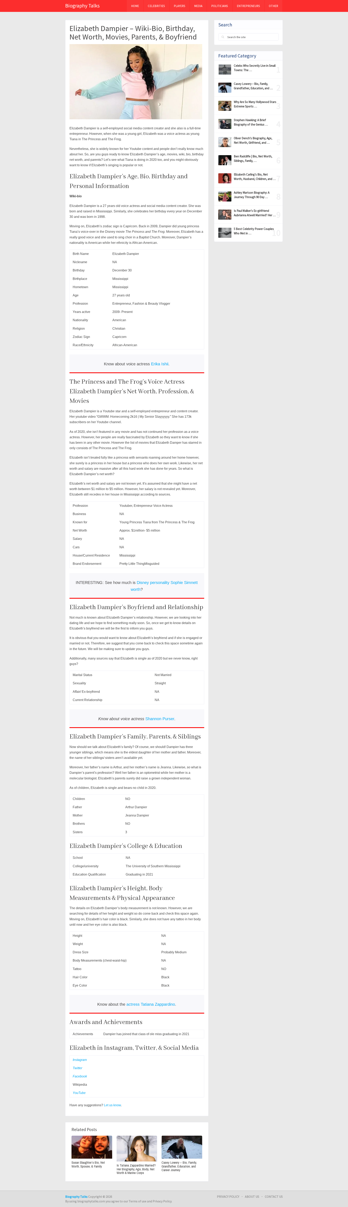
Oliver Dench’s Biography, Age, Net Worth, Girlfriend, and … (253, 140)
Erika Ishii (159, 364)
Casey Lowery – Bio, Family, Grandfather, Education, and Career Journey (179, 1166)
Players (179, 6)
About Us (252, 1197)
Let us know (112, 1105)
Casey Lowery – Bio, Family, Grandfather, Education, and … (253, 86)
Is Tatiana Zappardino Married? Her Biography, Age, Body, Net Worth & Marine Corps (136, 1169)
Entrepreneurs (248, 6)
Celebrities (156, 6)
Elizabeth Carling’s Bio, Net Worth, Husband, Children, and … (255, 176)
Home (135, 6)
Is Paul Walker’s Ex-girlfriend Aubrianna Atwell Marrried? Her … (255, 213)
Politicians (219, 6)
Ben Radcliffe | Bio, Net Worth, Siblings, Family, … (253, 158)
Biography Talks (82, 5)
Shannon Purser (159, 719)
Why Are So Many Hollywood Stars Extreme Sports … (255, 104)
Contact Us (274, 1197)
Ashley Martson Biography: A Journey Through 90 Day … (251, 195)
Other (273, 6)
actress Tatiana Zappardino (150, 1004)
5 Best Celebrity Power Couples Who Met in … (254, 231)
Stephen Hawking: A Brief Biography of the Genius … (251, 122)
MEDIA (198, 6)
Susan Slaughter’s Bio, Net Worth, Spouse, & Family (88, 1164)
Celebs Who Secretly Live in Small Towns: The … (255, 68)
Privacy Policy (228, 1197)
